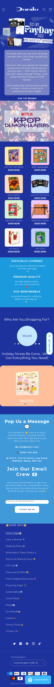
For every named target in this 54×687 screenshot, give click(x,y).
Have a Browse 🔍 (15, 539)
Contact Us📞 (13, 631)
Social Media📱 (14, 598)
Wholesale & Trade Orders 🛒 (21, 552)
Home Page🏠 (14, 533)
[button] (3, 9)
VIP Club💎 (12, 565)
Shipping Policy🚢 (15, 546)
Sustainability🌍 (14, 592)
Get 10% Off (49, 345)
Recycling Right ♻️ (16, 585)
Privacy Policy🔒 (14, 624)
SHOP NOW (14, 170)
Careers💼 (11, 618)
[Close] (49, 336)
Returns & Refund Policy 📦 (21, 559)
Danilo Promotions (22, 683)
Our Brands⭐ (13, 611)
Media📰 (10, 605)
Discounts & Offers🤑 (17, 572)
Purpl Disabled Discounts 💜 (21, 579)
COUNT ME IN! (27, 509)
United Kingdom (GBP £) (26, 663)
